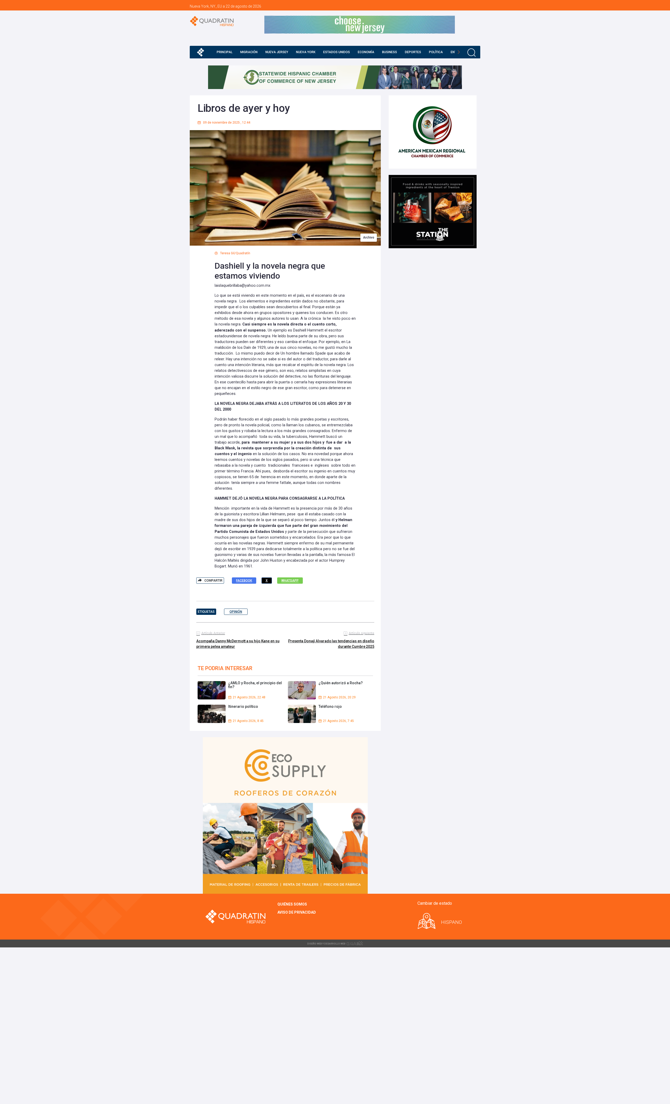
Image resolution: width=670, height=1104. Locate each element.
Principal (224, 52)
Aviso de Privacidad (296, 912)
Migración (249, 52)
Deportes (413, 52)
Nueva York (305, 52)
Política (436, 52)
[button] (458, 52)
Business (389, 52)
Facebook (244, 580)
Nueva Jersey (276, 52)
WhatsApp (290, 580)
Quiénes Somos (292, 904)
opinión (236, 612)
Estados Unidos (336, 52)
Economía (366, 52)
